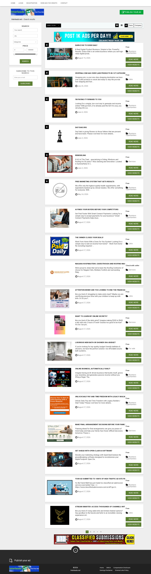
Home (13, 3)
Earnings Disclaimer (106, 570)
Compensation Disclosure (121, 567)
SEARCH (25, 61)
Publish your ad (133, 12)
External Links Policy (121, 570)
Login (21, 3)
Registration (31, 3)
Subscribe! (25, 83)
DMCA (108, 567)
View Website (134, 65)
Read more (133, 59)
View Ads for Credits (48, 3)
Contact (64, 3)
